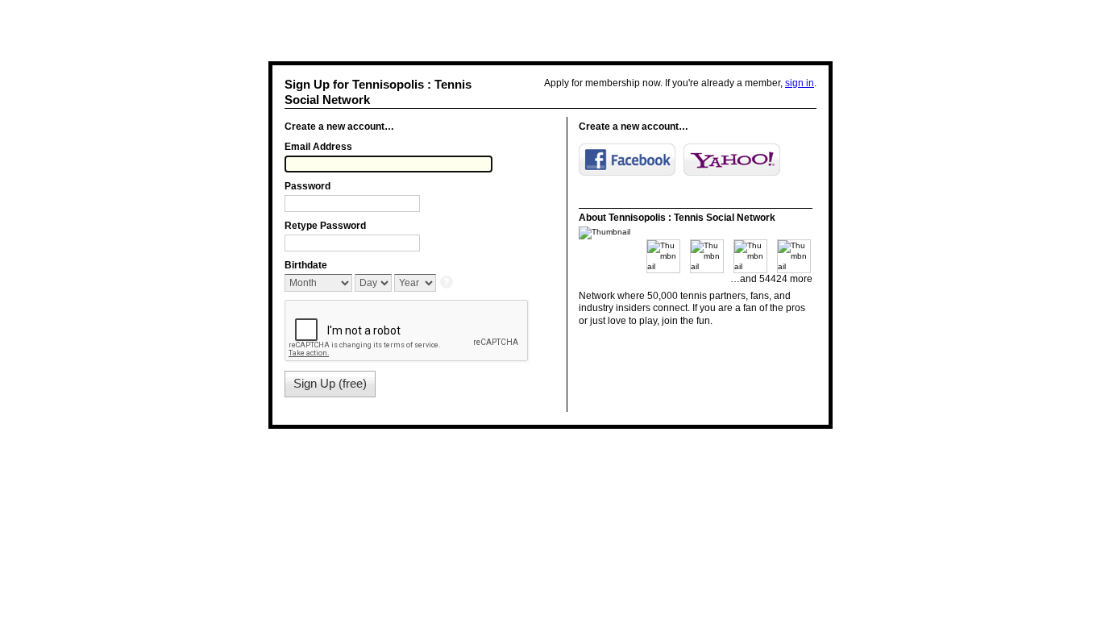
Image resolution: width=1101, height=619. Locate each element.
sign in (799, 83)
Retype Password (325, 225)
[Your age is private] (447, 283)
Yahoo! (731, 159)
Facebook (627, 159)
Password (307, 186)
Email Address (318, 146)
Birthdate (306, 265)
